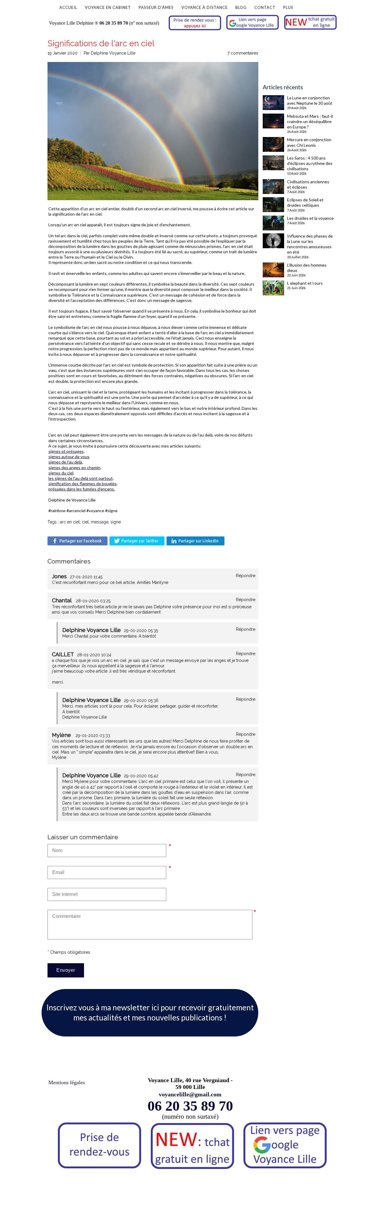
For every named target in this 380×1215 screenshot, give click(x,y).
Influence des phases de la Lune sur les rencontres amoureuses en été (310, 244)
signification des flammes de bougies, (83, 483)
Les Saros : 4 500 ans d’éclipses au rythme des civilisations (309, 163)
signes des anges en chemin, (74, 467)
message (99, 522)
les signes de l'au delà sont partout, (81, 478)
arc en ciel (70, 522)
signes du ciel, (61, 472)
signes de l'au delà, (65, 461)
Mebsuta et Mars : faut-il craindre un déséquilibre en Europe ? (310, 121)
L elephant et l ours (305, 283)
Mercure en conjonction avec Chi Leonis (309, 142)
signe (115, 522)
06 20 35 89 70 (113, 23)
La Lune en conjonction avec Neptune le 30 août (309, 100)
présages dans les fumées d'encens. (81, 488)
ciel (85, 522)
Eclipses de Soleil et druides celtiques (305, 202)
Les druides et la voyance (310, 218)
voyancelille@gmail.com (190, 1094)
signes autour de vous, (69, 456)
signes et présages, (66, 451)
